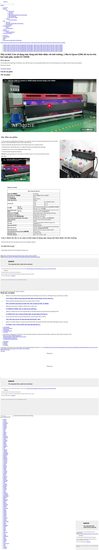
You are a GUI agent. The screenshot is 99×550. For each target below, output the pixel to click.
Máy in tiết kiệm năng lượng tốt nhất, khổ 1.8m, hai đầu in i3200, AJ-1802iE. (20, 255)
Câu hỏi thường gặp (7, 330)
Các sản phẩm (6, 36)
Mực (4, 21)
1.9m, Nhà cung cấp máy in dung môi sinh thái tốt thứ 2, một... (23, 319)
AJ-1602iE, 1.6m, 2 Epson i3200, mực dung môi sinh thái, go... (23, 324)
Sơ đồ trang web (47, 347)
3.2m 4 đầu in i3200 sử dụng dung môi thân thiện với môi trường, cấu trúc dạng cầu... (30, 298)
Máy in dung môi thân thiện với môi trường (18, 15)
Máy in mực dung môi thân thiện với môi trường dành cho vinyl (78, 347)
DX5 (17, 348)
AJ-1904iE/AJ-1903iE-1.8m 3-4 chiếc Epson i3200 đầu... (21, 309)
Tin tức (4, 29)
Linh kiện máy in (9, 28)
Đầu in (7, 27)
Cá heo (7, 18)
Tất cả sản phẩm (25, 348)
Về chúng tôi (6, 30)
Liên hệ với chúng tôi (7, 33)
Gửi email (3, 351)
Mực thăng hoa (9, 24)
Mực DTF (8, 22)
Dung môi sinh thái (13, 19)
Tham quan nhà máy (10, 32)
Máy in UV (11, 13)
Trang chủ (5, 7)
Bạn (7, 10)
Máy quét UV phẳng (13, 17)
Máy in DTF (11, 11)
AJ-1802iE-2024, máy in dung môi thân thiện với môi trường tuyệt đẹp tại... (27, 314)
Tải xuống (5, 332)
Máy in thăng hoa (12, 16)
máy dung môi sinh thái (59, 347)
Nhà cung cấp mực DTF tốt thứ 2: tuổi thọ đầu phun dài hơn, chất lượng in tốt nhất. (22, 257)
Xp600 (20, 348)
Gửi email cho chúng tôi (6, 68)
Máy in (4, 8)
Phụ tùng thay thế (7, 25)
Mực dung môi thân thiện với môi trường (14, 23)
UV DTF (11, 12)
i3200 (52, 347)
